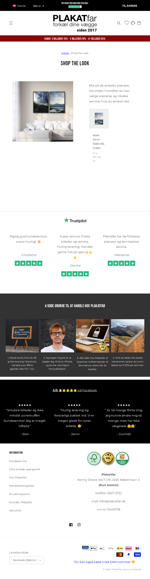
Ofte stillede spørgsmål (24, 469)
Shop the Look (80, 53)
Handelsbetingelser (22, 485)
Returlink (15, 510)
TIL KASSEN (129, 5)
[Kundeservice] (133, 24)
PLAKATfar (117, 569)
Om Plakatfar (18, 477)
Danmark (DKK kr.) (25, 560)
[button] (21, 6)
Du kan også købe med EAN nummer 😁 (104, 562)
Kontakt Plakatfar (20, 502)
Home (65, 53)
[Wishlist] (127, 22)
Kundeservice (18, 461)
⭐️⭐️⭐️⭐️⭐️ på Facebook (75, 390)
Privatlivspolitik (19, 494)
